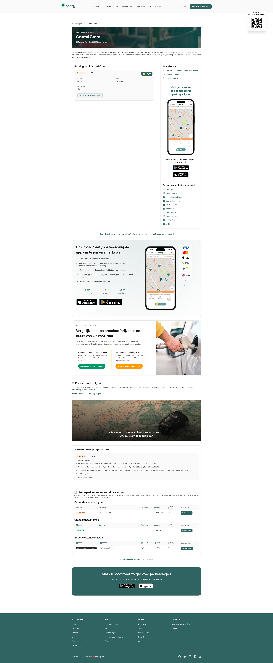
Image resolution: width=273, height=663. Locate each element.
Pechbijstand (77, 641)
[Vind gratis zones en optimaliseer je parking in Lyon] (181, 127)
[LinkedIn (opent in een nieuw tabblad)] (195, 656)
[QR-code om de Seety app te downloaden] (256, 23)
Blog (107, 641)
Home (74, 624)
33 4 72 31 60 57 (172, 78)
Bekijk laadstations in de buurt (91, 366)
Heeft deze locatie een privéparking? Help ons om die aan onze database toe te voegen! (136, 234)
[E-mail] (200, 656)
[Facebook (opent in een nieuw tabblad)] (179, 656)
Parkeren (75, 628)
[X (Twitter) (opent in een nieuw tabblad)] (184, 656)
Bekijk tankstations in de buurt (129, 366)
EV (73, 637)
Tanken (75, 633)
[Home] (68, 6)
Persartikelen (143, 633)
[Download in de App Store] (180, 174)
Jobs (140, 628)
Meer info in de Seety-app (90, 95)
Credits (174, 628)
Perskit (141, 637)
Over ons (142, 624)
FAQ (106, 628)
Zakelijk (75, 645)
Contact (141, 641)
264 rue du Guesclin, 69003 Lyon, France (91, 42)
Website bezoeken (173, 74)
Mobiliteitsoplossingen (114, 637)
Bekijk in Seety (186, 513)
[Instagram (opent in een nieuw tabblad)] (190, 656)
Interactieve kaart (112, 624)
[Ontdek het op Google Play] (180, 168)
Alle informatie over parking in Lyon (86, 394)
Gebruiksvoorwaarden (180, 624)
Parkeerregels (77, 24)
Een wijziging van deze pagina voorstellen (136, 559)
